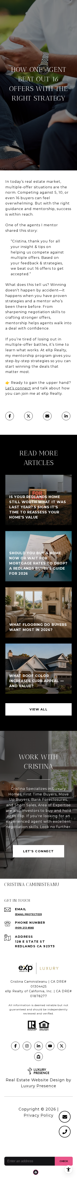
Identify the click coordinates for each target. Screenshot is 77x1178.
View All (38, 709)
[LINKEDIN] (38, 1046)
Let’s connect (18, 388)
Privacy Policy (38, 1115)
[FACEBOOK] (15, 1046)
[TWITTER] (61, 1046)
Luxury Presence (38, 1086)
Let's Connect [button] (38, 851)
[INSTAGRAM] (27, 1046)
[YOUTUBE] (50, 1046)
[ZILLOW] (38, 1056)
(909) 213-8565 (24, 927)
